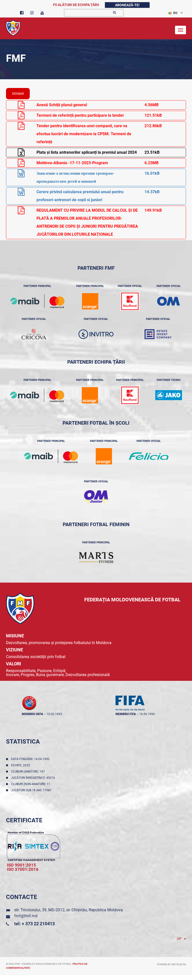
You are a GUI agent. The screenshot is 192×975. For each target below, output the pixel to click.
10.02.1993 (54, 714)
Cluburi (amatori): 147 (28, 771)
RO (175, 13)
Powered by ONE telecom (171, 964)
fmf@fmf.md (26, 916)
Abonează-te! (127, 5)
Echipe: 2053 (21, 765)
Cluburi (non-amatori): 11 (31, 784)
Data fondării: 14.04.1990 (31, 759)
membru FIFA (126, 714)
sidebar (18, 93)
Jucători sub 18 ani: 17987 (32, 790)
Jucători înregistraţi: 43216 (33, 778)
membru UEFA (32, 714)
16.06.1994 (147, 714)
